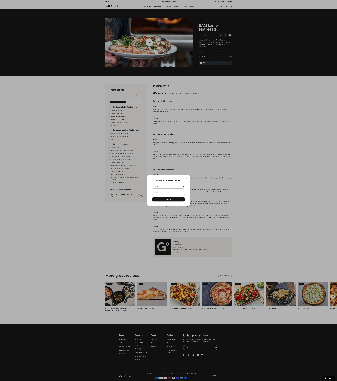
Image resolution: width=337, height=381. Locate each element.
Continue (168, 199)
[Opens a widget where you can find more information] (329, 378)
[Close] (186, 178)
